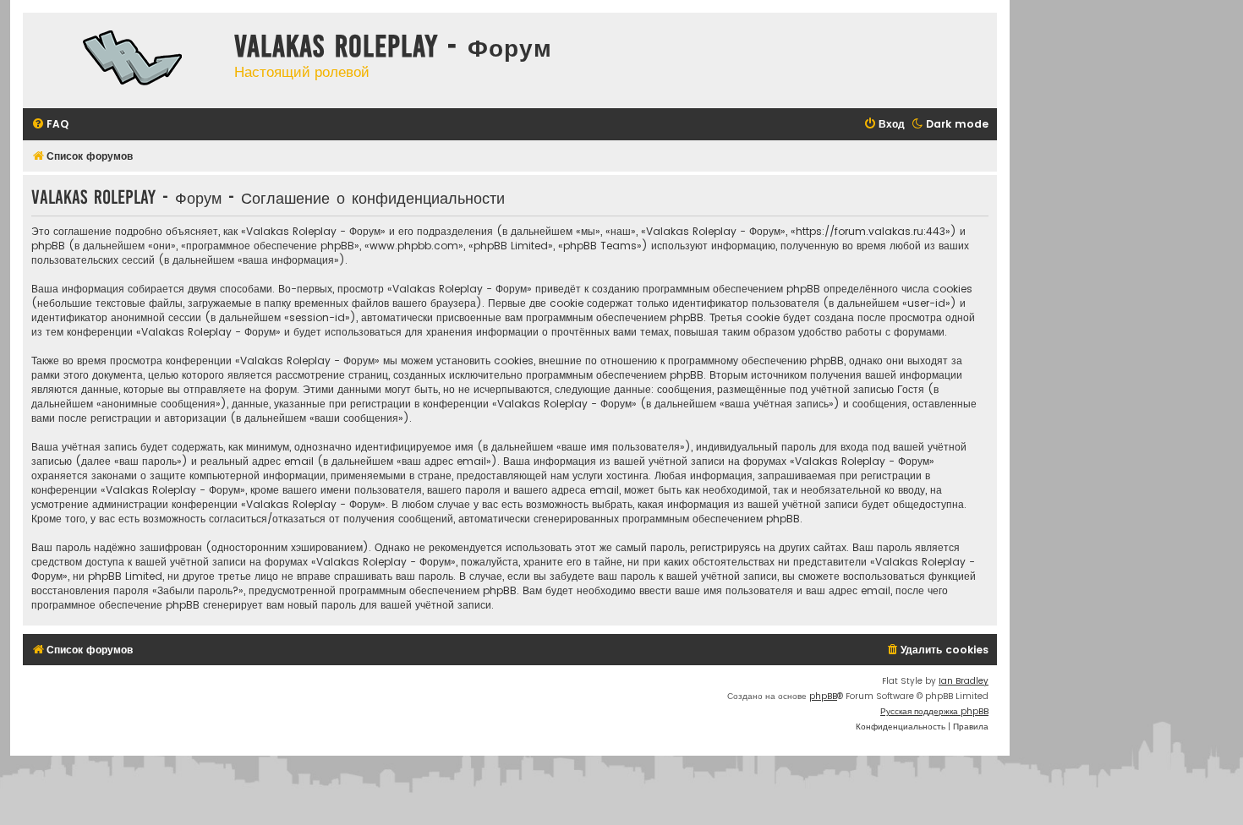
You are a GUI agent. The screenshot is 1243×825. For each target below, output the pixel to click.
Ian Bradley (963, 681)
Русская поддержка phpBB (934, 711)
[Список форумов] (124, 60)
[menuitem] (49, 124)
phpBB (823, 696)
